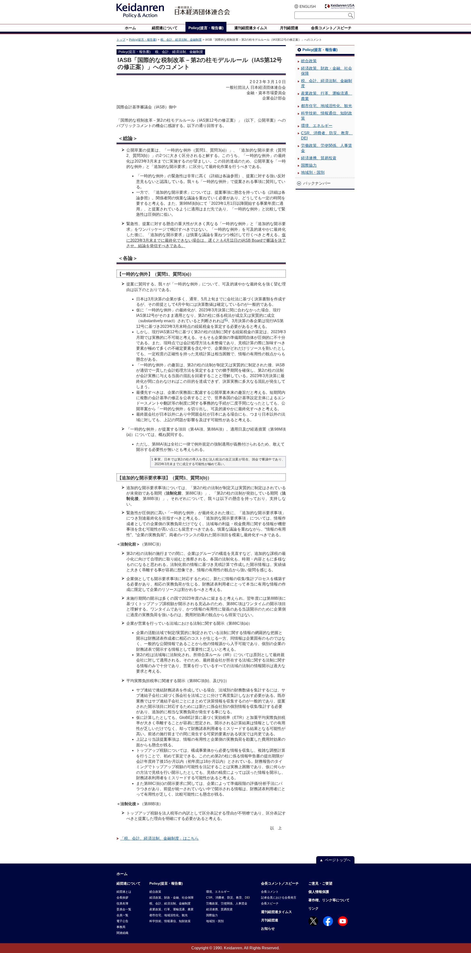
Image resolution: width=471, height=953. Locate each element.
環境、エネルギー (316, 126)
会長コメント (270, 891)
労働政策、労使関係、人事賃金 (326, 148)
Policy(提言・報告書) (143, 39)
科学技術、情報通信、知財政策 (326, 116)
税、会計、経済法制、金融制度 (181, 39)
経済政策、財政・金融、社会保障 (326, 71)
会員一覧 (122, 915)
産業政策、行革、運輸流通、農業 (326, 96)
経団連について (129, 883)
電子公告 (122, 921)
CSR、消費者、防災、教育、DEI (327, 135)
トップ (121, 39)
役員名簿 (122, 903)
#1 (226, 319)
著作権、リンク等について (329, 900)
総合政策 (309, 61)
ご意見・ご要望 (320, 883)
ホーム (122, 874)
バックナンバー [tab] (317, 183)
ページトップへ (338, 860)
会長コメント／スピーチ (280, 883)
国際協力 (309, 165)
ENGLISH (308, 6)
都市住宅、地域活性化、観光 (326, 106)
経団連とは (124, 891)
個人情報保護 (318, 892)
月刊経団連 (269, 920)
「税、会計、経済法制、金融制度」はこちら (159, 838)
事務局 (121, 927)
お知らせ (268, 928)
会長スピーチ (270, 903)
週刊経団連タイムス (276, 912)
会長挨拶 (122, 897)
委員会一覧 (124, 909)
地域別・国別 (313, 172)
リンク (313, 908)
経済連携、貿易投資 (318, 158)
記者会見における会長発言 (278, 897)
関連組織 (122, 933)
